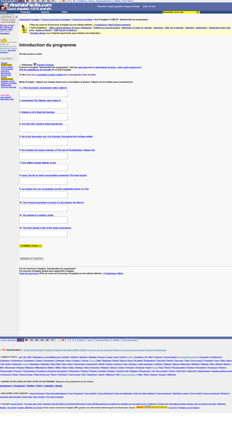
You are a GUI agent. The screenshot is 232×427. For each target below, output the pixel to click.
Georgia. (50, 112)
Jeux (89, 340)
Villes (146, 375)
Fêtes (223, 361)
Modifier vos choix (33, 408)
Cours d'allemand (105, 393)
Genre (229, 361)
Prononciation (29, 371)
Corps (68, 361)
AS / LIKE (27, 357)
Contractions (48, 361)
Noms (87, 368)
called (62, 88)
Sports (172, 371)
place (49, 100)
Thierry (54, 375)
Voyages (162, 375)
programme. (65, 228)
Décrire (123, 361)
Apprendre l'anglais (29, 19)
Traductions (92, 375)
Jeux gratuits (6, 97)
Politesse (190, 368)
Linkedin (49, 385)
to (48, 202)
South (39, 124)
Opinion (113, 368)
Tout (83, 375)
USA (117, 375)
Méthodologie (41, 368)
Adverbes (83, 357)
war (63, 150)
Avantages (5, 33)
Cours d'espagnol (75, 393)
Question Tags (122, 371)
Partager (49, 65)
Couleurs (76, 361)
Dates (99, 361)
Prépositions (74, 371)
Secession (36, 136)
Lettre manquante (145, 364)
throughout (67, 136)
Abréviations (38, 357)
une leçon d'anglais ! (8, 51)
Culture (80, 340)
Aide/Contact (6, 65)
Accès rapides (7, 67)
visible (89, 136)
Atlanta (25, 112)
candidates (68, 189)
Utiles (65, 12)
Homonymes (79, 364)
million (30, 163)
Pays (161, 368)
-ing (20, 357)
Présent (84, 371)
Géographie (34, 364)
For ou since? (197, 361)
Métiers (51, 368)
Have (64, 364)
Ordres (121, 368)
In (51, 136)
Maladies (205, 364)
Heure (70, 364)
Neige (71, 368)
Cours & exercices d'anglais (56, 19)
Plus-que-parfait (178, 368)
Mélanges (30, 368)
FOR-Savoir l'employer (65, 30)
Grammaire (16, 364)
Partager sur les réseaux (189, 408)
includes (50, 150)
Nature (65, 368)
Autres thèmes (122, 25)
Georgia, (56, 136)
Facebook (19, 385)
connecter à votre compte (50, 75)
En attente (138, 361)
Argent (109, 357)
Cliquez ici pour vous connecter (8, 20)
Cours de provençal (211, 393)
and (56, 189)
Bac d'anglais (39, 397)
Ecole (130, 361)
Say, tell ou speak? (160, 371)
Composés (204, 357)
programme (46, 88)
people (37, 163)
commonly (63, 175)
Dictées (116, 361)
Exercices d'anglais (82, 19)
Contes (39, 361)
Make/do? (196, 364)
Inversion (118, 364)
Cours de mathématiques (56, 393)
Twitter (31, 385)
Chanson (158, 357)
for (82, 202)
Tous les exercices (28, 273)
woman (29, 189)
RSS (39, 385)
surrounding (51, 175)
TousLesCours (102, 340)
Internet (109, 364)
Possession (212, 368)
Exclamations (149, 361)
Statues (87, 150)
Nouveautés (6, 73)
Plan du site (6, 75)
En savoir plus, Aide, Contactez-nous (40, 404)
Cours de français (37, 393)
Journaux (133, 364)
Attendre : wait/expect (196, 28)
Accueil (4, 63)
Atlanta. (42, 100)
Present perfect (6, 371)
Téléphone (110, 375)
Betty (151, 357)
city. (45, 136)
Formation (208, 361)
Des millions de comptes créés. (7, 27)
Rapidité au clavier (181, 393)
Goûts (8, 364)
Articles (123, 357)
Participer (25, 12)
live (54, 163)
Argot (116, 357)
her (35, 189)
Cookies (20, 408)
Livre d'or (5, 71)
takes (55, 100)
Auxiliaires (139, 357)
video (55, 88)
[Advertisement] (125, 305)
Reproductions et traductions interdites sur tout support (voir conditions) (126, 404)
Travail (101, 375)
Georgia (55, 124)
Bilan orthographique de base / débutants (70, 28)
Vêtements (171, 375)
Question (111, 371)
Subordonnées (204, 371)
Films (187, 361)
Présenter (93, 371)
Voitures (153, 375)
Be (146, 357)
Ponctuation (201, 368)
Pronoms (18, 371)
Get (2, 364)
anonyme (83, 67)
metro (41, 175)
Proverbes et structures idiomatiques (52, 371)
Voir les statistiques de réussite (35, 70)
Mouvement (10, 368)
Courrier (84, 361)
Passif (148, 368)
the (44, 112)
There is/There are (41, 375)
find (79, 202)
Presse (4, 77)
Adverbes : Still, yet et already (168, 28)
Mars (212, 364)
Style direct (181, 371)
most (76, 175)
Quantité (102, 371)
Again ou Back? (44, 30)
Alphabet (92, 357)
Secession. (34, 88)
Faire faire (161, 361)
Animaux (101, 357)
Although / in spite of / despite (137, 28)
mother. (43, 215)
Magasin (167, 364)
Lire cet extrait (7, 69)
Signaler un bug (8, 81)
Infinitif (101, 364)
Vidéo (139, 375)
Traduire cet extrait (9, 83)
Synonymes (6, 375)
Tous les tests (74, 375)
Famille (170, 361)
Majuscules (185, 364)
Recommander (7, 79)
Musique (20, 368)
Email (59, 385)
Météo (58, 368)
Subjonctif (191, 371)
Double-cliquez (38, 33)
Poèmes (222, 368)
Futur (217, 361)
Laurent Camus (16, 404)
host (29, 228)
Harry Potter (56, 364)
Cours (3, 12)
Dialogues (107, 361)
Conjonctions (16, 361)
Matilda (219, 364)
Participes (130, 368)
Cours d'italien (91, 393)
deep (47, 124)
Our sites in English (55, 397)
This (25, 88)
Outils (116, 340)
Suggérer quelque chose (221, 371)
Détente (45, 12)
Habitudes (45, 364)
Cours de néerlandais (123, 393)
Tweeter (41, 65)
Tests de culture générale (144, 393)
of (33, 112)
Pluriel (167, 368)
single (50, 215)
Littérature (158, 364)
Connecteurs (29, 361)
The (36, 100)
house (53, 202)
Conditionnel (215, 357)
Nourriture (95, 368)
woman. (68, 202)
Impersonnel (91, 364)
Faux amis (179, 361)
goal (32, 202)
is (66, 88)
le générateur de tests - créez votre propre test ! (118, 67)
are (23, 189)
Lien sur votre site (8, 87)
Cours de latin (196, 393)
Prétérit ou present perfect (106, 28)
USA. (33, 124)
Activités (65, 357)
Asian (56, 228)
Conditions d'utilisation (66, 404)
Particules (140, 368)
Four (24, 163)
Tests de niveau (26, 375)
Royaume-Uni (144, 371)
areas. (25, 175)
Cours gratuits (8, 340)
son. (39, 189)
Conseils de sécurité (86, 404)
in (60, 100)
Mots (111, 25)
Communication (170, 357)
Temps (15, 375)
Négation (105, 368)
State (39, 112)
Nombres (79, 368)
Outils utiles (27, 397)
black (77, 189)
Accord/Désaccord (52, 357)
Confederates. (75, 150)
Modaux (227, 364)
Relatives (134, 371)
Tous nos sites (129, 340)
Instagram (6, 385)
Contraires (60, 361)
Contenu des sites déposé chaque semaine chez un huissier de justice (187, 404)
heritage (81, 136)
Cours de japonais (163, 393)
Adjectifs (74, 357)
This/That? (62, 375)
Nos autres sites (7, 99)
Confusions (101, 25)
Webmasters (6, 85)
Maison (176, 364)
